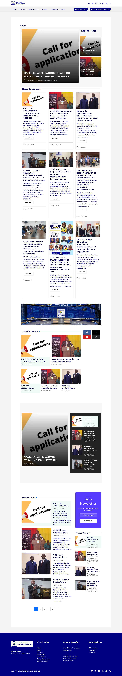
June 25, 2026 (83, 216)
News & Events (34, 9)
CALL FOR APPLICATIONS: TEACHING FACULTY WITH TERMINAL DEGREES (32, 113)
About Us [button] (22, 9)
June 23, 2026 (29, 280)
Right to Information (43, 659)
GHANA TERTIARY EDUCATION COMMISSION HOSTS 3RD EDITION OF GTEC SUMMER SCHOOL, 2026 (34, 175)
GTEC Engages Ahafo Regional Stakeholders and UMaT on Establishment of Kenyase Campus (60, 174)
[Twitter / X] (106, 3)
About (39, 648)
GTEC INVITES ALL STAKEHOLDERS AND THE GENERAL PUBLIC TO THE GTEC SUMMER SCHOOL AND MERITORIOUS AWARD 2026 (60, 265)
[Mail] (93, 3)
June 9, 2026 (82, 278)
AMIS (63, 9)
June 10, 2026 (56, 296)
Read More (28, 138)
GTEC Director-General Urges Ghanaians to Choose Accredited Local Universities (65, 361)
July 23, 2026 (82, 147)
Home (14, 9)
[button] (89, 3)
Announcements (41, 80)
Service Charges (42, 661)
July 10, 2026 (29, 209)
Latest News (49, 80)
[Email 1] (92, 671)
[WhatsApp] (110, 3)
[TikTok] (103, 3)
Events (85, 440)
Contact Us (40, 652)
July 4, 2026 (55, 205)
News (55, 80)
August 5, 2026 (30, 80)
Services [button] (44, 9)
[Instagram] (100, 3)
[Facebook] (96, 3)
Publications (55, 9)
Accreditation (80, 9)
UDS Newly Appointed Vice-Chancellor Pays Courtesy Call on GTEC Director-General (87, 116)
